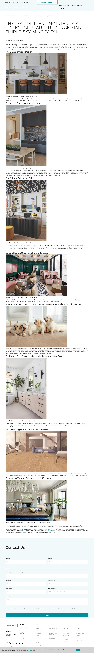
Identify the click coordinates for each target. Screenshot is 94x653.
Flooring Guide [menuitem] (66, 633)
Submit (47, 615)
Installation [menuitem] (65, 641)
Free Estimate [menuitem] (39, 642)
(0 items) (63, 8)
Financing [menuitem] (38, 645)
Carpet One (8, 16)
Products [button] (7, 7)
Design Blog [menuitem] (52, 638)
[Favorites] (61, 8)
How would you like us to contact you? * (14, 572)
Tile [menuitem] (37, 640)
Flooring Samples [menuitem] (53, 630)
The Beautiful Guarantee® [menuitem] (66, 636)
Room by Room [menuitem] (79, 630)
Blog (14, 16)
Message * (8, 596)
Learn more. (32, 650)
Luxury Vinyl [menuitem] (39, 630)
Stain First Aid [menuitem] (66, 630)
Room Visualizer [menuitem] (53, 628)
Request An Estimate (77, 5)
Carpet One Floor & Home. (16, 646)
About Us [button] (24, 7)
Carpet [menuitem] (37, 635)
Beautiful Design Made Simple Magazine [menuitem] (53, 635)
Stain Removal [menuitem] (66, 628)
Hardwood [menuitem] (38, 633)
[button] (59, 8)
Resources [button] (16, 7)
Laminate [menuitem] (38, 638)
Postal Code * (9, 588)
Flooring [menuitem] (38, 628)
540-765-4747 (25, 2)
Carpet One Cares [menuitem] (80, 633)
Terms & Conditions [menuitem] (80, 638)
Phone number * (9, 580)
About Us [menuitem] (78, 628)
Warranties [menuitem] (65, 639)
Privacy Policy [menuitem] (79, 640)
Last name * (50, 558)
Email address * (51, 580)
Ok (77, 649)
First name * (8, 558)
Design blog (50, 530)
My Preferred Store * (52, 588)
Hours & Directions (64, 5)
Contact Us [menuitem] (78, 635)
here (23, 530)
